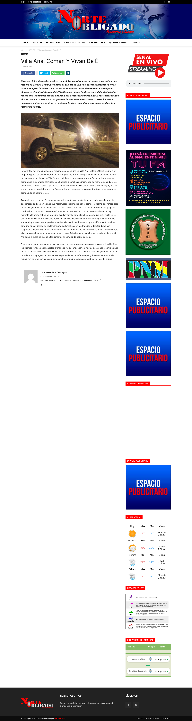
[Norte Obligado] (96, 21)
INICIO (23, 2)
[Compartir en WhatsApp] (58, 73)
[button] (167, 42)
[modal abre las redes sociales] (68, 73)
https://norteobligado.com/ (50, 276)
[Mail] (169, 2)
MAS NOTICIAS (96, 42)
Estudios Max (59, 718)
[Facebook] (164, 2)
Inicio (23, 50)
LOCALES (37, 42)
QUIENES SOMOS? (34, 2)
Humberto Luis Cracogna (53, 272)
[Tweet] (44, 73)
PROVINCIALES (53, 42)
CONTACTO (48, 2)
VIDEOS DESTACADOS (74, 42)
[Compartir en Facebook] (28, 73)
